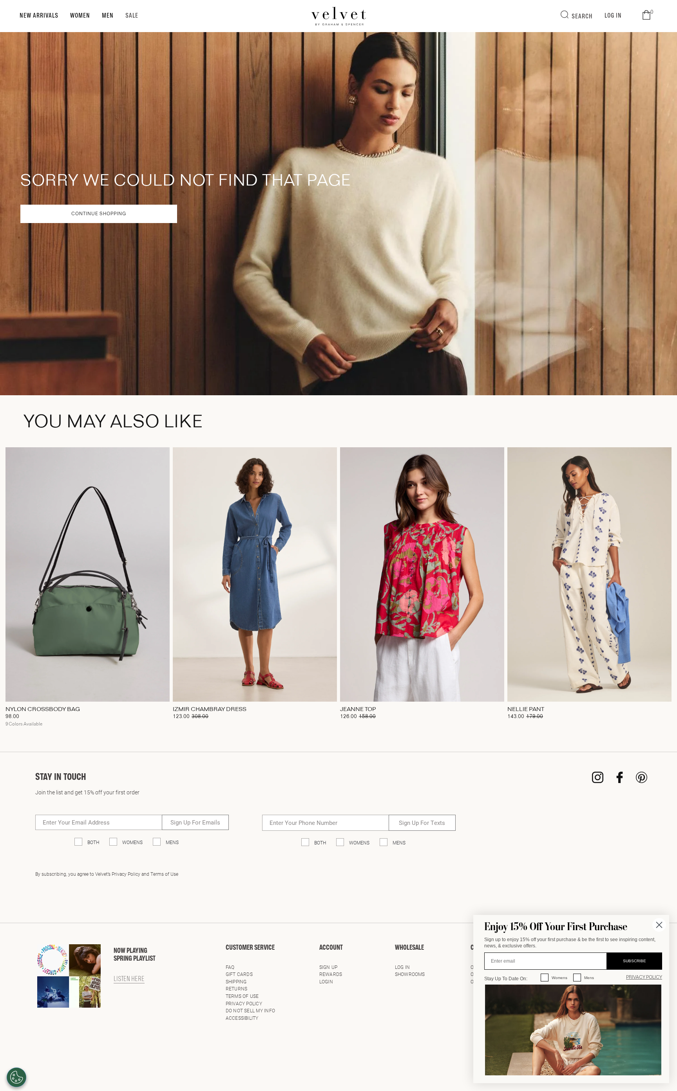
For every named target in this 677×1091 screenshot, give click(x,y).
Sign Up (328, 967)
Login (326, 981)
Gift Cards (239, 974)
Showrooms (410, 974)
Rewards (330, 974)
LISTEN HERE (129, 979)
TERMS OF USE (242, 996)
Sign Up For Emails (195, 822)
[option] (87, 589)
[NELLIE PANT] (589, 574)
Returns (237, 988)
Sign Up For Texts (422, 822)
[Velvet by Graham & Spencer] (338, 16)
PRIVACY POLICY (644, 977)
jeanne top (358, 709)
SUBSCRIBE (634, 961)
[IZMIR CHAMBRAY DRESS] (255, 574)
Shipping (236, 981)
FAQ (230, 967)
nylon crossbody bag (42, 709)
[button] (646, 15)
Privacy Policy (244, 1003)
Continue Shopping (98, 214)
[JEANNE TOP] (422, 574)
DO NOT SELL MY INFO (250, 1010)
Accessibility (242, 1018)
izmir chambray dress (209, 709)
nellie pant (525, 709)
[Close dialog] (659, 925)
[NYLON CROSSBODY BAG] (87, 574)
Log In (402, 967)
